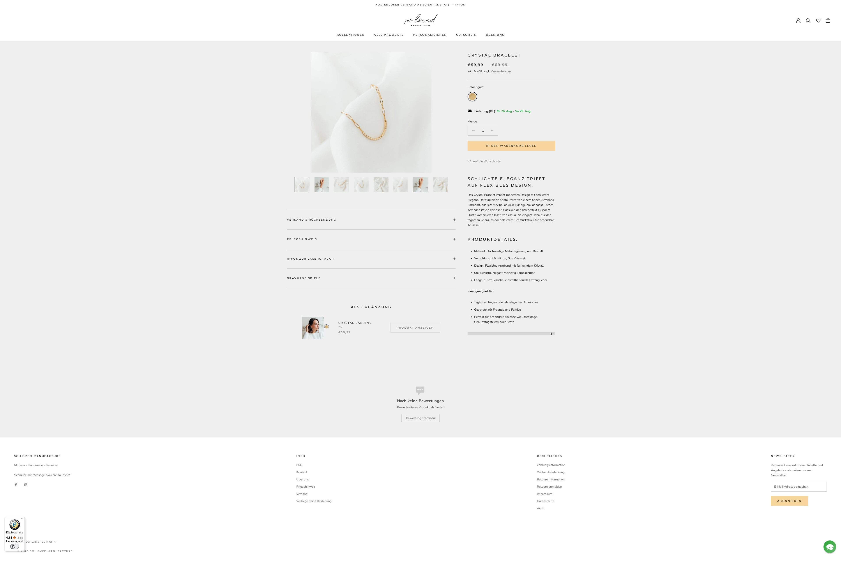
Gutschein (466, 34)
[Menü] (22, 519)
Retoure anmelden (549, 487)
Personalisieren (430, 34)
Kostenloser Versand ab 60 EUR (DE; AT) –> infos (420, 4)
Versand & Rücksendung (311, 219)
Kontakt (301, 472)
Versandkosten (501, 71)
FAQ (299, 465)
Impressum (544, 494)
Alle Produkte (389, 34)
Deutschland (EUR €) (35, 541)
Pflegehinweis (302, 239)
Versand (301, 494)
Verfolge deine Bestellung (314, 501)
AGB (540, 508)
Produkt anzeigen (415, 327)
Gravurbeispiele (304, 278)
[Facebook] (15, 484)
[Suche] (808, 20)
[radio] (472, 96)
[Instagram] (25, 484)
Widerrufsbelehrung (551, 472)
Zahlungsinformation (551, 465)
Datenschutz (545, 501)
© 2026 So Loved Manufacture (45, 551)
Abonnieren (789, 501)
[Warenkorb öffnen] (828, 20)
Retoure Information (551, 479)
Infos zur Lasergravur (310, 258)
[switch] (14, 546)
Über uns (495, 34)
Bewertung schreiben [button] (420, 418)
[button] (484, 161)
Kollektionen (351, 34)
